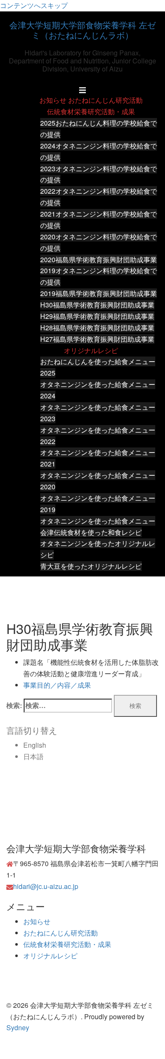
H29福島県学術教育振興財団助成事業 (97, 316)
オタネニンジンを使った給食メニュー (97, 521)
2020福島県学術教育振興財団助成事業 (98, 259)
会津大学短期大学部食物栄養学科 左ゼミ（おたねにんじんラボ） (82, 30)
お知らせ (52, 100)
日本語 (33, 756)
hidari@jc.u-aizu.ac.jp (45, 886)
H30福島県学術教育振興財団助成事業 (97, 305)
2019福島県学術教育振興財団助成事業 (98, 293)
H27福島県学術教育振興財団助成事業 (97, 339)
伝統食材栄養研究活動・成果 (91, 111)
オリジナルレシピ (91, 350)
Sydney (17, 1027)
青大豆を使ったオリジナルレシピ (91, 566)
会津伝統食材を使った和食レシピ (91, 532)
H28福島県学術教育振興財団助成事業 (97, 327)
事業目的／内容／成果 (57, 685)
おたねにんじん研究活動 (105, 100)
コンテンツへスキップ (34, 5)
